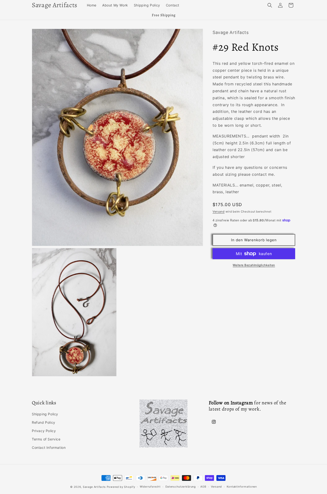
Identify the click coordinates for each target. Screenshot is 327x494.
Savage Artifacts (94, 487)
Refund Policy (43, 422)
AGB (203, 486)
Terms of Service (46, 439)
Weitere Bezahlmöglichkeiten (254, 265)
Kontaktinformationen (242, 486)
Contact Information (49, 447)
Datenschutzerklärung (180, 486)
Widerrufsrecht (150, 486)
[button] (270, 5)
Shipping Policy (45, 414)
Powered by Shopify (121, 487)
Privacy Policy (44, 431)
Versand (219, 211)
